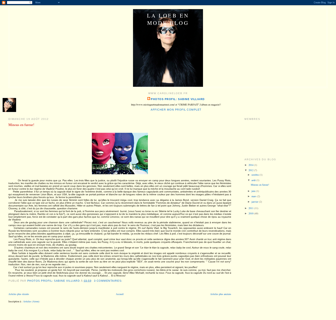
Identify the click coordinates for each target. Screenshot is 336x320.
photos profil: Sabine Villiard (178, 99)
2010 (251, 213)
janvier (255, 201)
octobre (255, 174)
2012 (251, 170)
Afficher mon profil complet (176, 109)
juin (253, 191)
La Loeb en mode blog (168, 19)
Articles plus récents (18, 294)
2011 (251, 208)
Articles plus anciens (220, 294)
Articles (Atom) (31, 301)
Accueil (120, 294)
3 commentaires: (108, 280)
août (253, 180)
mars (254, 196)
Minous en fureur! (21, 124)
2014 (251, 165)
